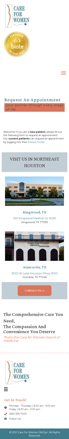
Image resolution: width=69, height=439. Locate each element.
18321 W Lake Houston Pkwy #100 (34, 273)
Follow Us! (15, 418)
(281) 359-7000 (18, 413)
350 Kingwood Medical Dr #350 (34, 218)
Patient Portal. (36, 142)
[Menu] (63, 73)
